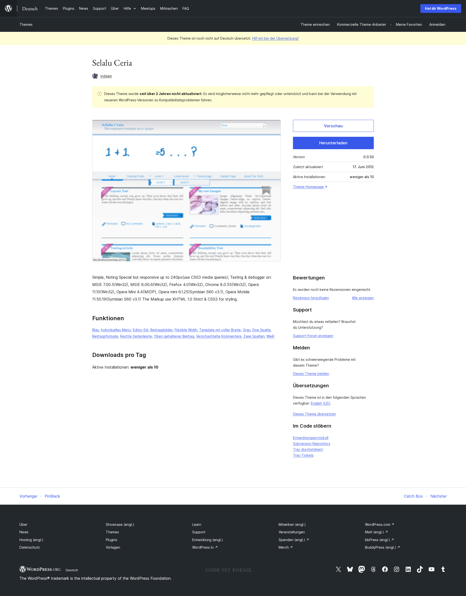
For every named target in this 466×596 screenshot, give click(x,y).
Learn (196, 524)
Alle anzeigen (363, 298)
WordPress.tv (205, 547)
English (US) (320, 403)
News (23, 532)
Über (23, 524)
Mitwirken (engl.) (292, 524)
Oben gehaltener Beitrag (174, 336)
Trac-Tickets (303, 455)
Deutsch (72, 570)
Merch (286, 547)
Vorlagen (113, 547)
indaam (106, 76)
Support (198, 532)
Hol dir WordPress (441, 8)
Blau (95, 330)
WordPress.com (379, 524)
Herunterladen (333, 142)
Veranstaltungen (292, 532)
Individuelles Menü (116, 330)
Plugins (111, 540)
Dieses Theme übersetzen (314, 414)
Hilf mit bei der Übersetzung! (275, 38)
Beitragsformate (105, 336)
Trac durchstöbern (308, 449)
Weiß (270, 336)
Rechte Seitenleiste (136, 336)
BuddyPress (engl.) (382, 547)
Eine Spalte (261, 330)
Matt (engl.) (376, 532)
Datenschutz (29, 547)
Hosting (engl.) (31, 540)
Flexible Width (186, 330)
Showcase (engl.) (120, 524)
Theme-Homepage (308, 187)
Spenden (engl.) (294, 540)
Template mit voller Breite (220, 330)
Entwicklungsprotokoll (310, 438)
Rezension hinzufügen (311, 298)
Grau (246, 330)
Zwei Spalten (254, 336)
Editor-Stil (140, 330)
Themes (26, 24)
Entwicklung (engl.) (207, 540)
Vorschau (333, 125)
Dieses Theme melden (311, 373)
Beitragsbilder (161, 330)
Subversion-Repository (311, 443)
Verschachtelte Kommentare (218, 336)
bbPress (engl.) (379, 540)
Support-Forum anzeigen (313, 336)
